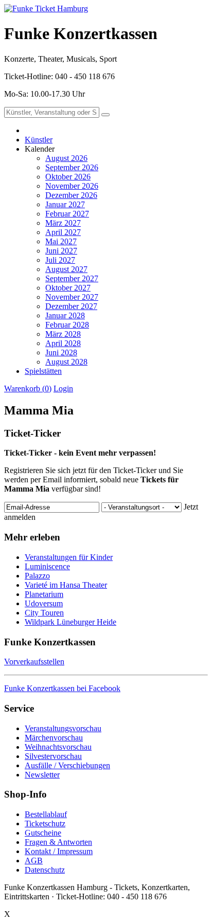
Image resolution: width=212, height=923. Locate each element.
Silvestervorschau (53, 756)
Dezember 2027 (71, 306)
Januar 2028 (65, 315)
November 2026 (71, 186)
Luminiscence (47, 566)
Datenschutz (45, 869)
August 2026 (66, 158)
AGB (34, 860)
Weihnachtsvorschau (58, 747)
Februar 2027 (67, 213)
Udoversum (44, 603)
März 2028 (63, 334)
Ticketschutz (45, 823)
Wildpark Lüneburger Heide (70, 622)
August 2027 (66, 269)
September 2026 (71, 167)
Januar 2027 (65, 204)
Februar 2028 (67, 324)
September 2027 (71, 278)
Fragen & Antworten (58, 842)
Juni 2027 (61, 250)
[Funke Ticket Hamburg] (46, 8)
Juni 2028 (61, 352)
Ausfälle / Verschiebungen (67, 765)
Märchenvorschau (54, 737)
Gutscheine (43, 832)
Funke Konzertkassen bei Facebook (62, 688)
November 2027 (71, 297)
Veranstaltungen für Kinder (69, 557)
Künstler (38, 139)
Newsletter (42, 774)
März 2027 (63, 223)
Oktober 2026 (68, 176)
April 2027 (63, 232)
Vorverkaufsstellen (34, 661)
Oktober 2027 (68, 287)
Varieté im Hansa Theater (66, 585)
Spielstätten (43, 371)
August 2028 (66, 361)
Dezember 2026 (71, 195)
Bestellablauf (46, 814)
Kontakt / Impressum (59, 851)
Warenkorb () (27, 388)
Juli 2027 (60, 260)
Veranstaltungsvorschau (63, 728)
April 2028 (63, 343)
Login (63, 388)
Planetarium (44, 594)
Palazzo (37, 575)
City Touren (44, 612)
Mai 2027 (61, 241)
